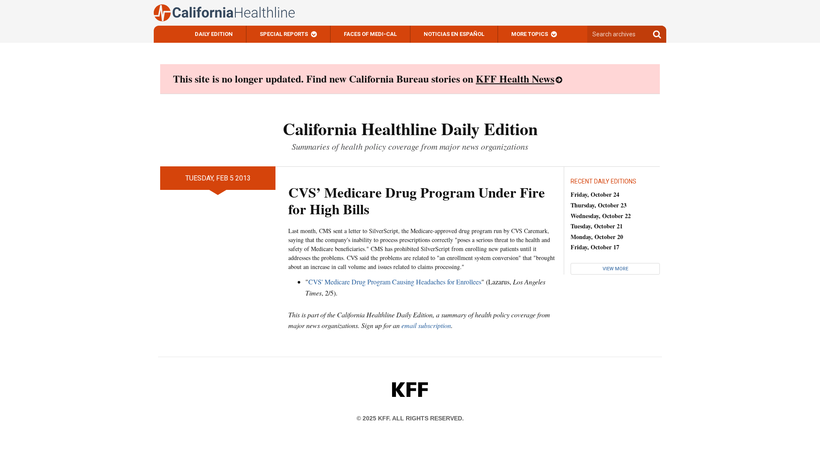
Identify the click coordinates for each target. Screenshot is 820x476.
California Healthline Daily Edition (410, 128)
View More (615, 269)
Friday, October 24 (595, 194)
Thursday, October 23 (599, 205)
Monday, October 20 (597, 236)
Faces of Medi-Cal (370, 34)
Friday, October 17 (595, 246)
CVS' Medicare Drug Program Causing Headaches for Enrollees (394, 281)
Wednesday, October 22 (601, 215)
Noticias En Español (454, 34)
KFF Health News (515, 78)
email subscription (426, 325)
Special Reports (284, 34)
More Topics (529, 34)
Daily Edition (214, 34)
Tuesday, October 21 (597, 226)
